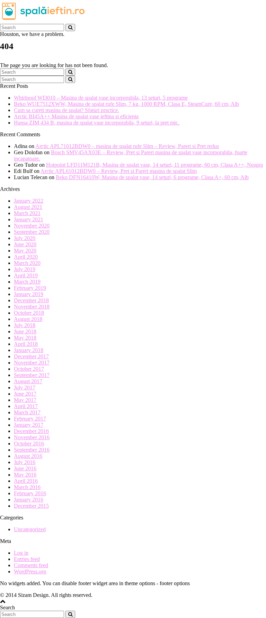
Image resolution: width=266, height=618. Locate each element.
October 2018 (29, 313)
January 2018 (28, 350)
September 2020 (32, 232)
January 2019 (28, 294)
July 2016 (24, 462)
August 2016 (28, 456)
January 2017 (28, 425)
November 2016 (32, 437)
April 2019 (26, 275)
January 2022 (28, 201)
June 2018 (25, 331)
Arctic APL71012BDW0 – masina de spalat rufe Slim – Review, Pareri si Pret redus (127, 146)
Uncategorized (30, 529)
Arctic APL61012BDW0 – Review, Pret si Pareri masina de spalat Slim (119, 171)
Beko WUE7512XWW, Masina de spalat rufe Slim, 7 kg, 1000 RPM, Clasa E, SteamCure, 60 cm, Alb (126, 104)
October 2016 (29, 443)
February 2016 (30, 493)
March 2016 (27, 487)
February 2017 (30, 419)
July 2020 (24, 238)
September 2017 (32, 375)
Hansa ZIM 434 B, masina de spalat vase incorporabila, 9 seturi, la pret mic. (96, 123)
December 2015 (31, 506)
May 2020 (25, 250)
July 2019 (24, 269)
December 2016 (31, 431)
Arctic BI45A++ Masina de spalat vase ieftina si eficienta (76, 116)
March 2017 (27, 412)
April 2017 (26, 406)
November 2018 (32, 307)
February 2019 (30, 288)
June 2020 (25, 244)
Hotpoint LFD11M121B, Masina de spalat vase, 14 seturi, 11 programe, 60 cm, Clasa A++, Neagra (154, 165)
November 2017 (32, 363)
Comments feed (31, 565)
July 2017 (24, 387)
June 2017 (25, 394)
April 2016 (26, 481)
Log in (21, 553)
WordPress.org (30, 571)
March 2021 (27, 213)
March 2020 (27, 263)
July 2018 (24, 325)
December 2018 (31, 300)
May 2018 (25, 338)
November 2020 (32, 226)
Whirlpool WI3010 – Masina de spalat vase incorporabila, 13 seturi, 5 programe (101, 98)
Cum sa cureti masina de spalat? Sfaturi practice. (66, 110)
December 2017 (31, 356)
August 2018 (28, 319)
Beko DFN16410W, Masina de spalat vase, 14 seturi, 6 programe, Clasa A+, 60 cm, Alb (152, 177)
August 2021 (28, 207)
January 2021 (28, 219)
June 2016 (25, 468)
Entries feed (27, 559)
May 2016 (25, 475)
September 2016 (32, 450)
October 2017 (29, 369)
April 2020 (26, 257)
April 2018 (26, 344)
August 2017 (28, 381)
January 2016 (28, 499)
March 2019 (27, 282)
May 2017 (25, 400)
